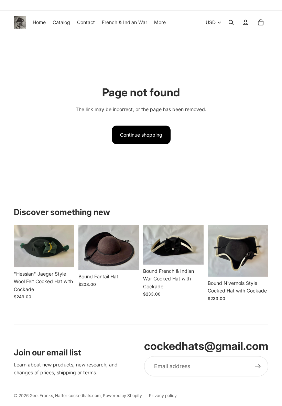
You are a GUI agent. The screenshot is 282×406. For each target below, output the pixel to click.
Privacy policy (163, 395)
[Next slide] (133, 247)
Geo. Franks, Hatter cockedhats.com (65, 395)
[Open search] (231, 22)
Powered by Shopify (122, 395)
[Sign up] (258, 366)
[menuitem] (160, 22)
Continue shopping (141, 135)
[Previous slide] (83, 247)
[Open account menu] (245, 22)
